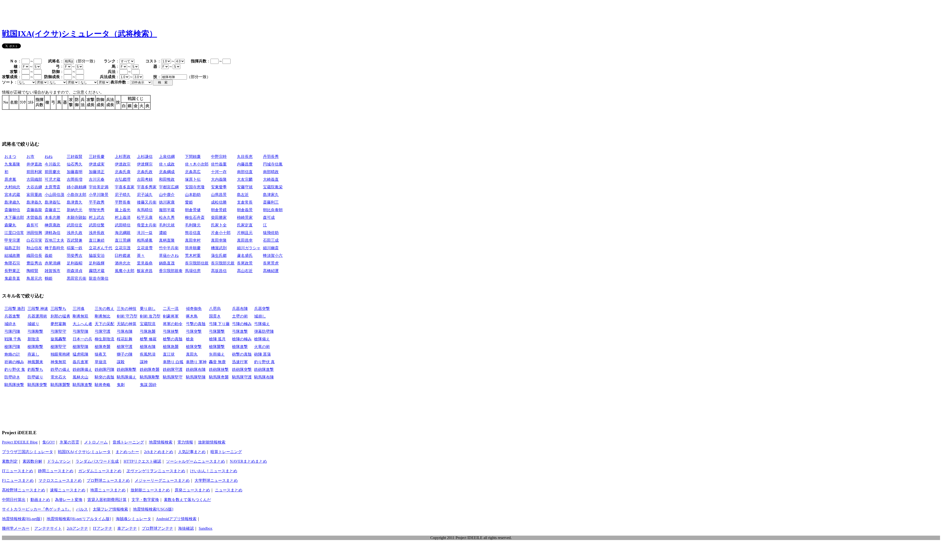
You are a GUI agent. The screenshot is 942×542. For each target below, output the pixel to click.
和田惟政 (167, 179)
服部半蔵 (167, 210)
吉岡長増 (74, 179)
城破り (33, 324)
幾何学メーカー (15, 528)
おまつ (10, 156)
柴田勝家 (219, 217)
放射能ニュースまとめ (150, 490)
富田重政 (34, 195)
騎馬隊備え (126, 377)
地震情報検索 (160, 442)
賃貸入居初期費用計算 (107, 500)
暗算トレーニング (226, 452)
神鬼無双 (58, 362)
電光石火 (58, 377)
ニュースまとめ (228, 490)
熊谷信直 (193, 233)
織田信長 (34, 255)
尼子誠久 (145, 195)
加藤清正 (97, 172)
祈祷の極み (14, 362)
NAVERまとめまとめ (248, 461)
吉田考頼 (145, 179)
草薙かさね (169, 255)
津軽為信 (52, 233)
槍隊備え (262, 339)
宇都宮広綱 (169, 187)
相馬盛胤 (145, 240)
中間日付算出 (14, 500)
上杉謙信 (145, 156)
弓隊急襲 (148, 331)
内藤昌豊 (245, 164)
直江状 (169, 354)
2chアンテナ (77, 528)
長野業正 (12, 271)
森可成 (269, 217)
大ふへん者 (82, 324)
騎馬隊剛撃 (149, 377)
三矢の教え (104, 308)
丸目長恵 (245, 156)
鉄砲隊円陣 (104, 369)
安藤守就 (245, 187)
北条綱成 (167, 172)
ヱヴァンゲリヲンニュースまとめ (155, 471)
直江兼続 (97, 240)
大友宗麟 (245, 179)
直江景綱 (123, 240)
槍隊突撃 (194, 347)
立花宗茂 (123, 248)
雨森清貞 (74, 271)
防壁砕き (12, 377)
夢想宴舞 (58, 324)
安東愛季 (219, 187)
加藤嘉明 (74, 172)
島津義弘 (52, 202)
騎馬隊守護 (242, 377)
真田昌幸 (245, 240)
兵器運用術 (37, 316)
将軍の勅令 (173, 324)
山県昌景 (219, 195)
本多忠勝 (52, 217)
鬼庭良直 (12, 278)
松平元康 (145, 217)
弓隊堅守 (58, 331)
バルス (82, 509)
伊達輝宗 (145, 164)
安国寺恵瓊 (195, 187)
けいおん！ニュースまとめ (213, 471)
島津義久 (34, 202)
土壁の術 (240, 316)
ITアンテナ (102, 528)
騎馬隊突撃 (37, 385)
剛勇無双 (80, 316)
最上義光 (123, 210)
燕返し (33, 354)
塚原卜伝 (193, 179)
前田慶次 (52, 172)
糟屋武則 (219, 248)
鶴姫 (48, 278)
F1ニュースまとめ (18, 480)
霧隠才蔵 (97, 271)
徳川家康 (167, 202)
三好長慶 (97, 156)
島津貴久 (74, 202)
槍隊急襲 (171, 347)
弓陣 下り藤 (219, 324)
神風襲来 (35, 362)
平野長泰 (123, 202)
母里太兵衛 (147, 225)
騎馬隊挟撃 (14, 385)
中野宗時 (219, 156)
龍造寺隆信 (98, 278)
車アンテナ (127, 528)
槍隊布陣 (148, 347)
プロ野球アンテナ (157, 528)
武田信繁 (97, 225)
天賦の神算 (126, 324)
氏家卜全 (219, 225)
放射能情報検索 (211, 442)
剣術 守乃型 (127, 316)
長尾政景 (245, 263)
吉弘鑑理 (123, 179)
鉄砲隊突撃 (242, 369)
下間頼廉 (193, 156)
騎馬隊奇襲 (219, 377)
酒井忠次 (123, 263)
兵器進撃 (12, 316)
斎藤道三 (52, 210)
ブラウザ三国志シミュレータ (27, 452)
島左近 (243, 195)
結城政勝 (12, 255)
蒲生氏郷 (219, 255)
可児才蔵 (52, 179)
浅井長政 (97, 233)
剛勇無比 (102, 316)
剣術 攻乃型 (150, 316)
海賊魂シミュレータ (133, 519)
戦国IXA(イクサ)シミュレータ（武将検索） (79, 33)
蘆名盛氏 (245, 255)
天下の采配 (104, 324)
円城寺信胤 (273, 164)
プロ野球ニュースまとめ (108, 480)
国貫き (215, 316)
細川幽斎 (271, 248)
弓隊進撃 (240, 331)
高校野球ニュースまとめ (23, 490)
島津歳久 (12, 202)
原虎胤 (10, 179)
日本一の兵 (82, 339)
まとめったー (127, 452)
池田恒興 (34, 233)
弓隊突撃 (194, 331)
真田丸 (192, 354)
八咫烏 (215, 308)
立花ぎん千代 (100, 248)
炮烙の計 (12, 354)
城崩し (260, 316)
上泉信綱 (167, 156)
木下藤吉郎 (14, 217)
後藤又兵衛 (147, 202)
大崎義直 (271, 179)
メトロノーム (96, 442)
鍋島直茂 (167, 263)
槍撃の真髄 (173, 339)
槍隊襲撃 (217, 347)
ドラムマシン (59, 461)
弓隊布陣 (124, 331)
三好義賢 (74, 156)
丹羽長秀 (271, 156)
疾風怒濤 (148, 354)
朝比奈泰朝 (273, 210)
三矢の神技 (126, 308)
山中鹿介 (167, 195)
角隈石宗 (12, 263)
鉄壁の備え (60, 369)
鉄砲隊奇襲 (149, 369)
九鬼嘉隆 (12, 164)
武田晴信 (123, 225)
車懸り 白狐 (173, 362)
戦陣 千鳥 (12, 339)
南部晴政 (271, 172)
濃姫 (163, 233)
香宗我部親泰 (171, 271)
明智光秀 (97, 210)
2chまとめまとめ (158, 452)
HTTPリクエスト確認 (142, 461)
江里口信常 (14, 233)
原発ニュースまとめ (192, 490)
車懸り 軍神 (196, 362)
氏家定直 (245, 225)
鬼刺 (121, 385)
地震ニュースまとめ (108, 490)
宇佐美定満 (98, 187)
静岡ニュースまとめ (55, 471)
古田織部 (34, 179)
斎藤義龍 (34, 210)
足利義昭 (74, 263)
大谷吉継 (34, 187)
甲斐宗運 (12, 240)
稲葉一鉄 (74, 248)
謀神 (144, 362)
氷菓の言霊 (69, 442)
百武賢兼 (74, 240)
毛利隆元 (193, 225)
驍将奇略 (102, 385)
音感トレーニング (128, 442)
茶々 (141, 255)
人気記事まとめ (192, 452)
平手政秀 (97, 202)
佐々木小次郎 (197, 164)
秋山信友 (34, 248)
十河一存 (219, 172)
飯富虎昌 (145, 271)
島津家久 (271, 195)
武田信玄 (74, 225)
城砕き (10, 324)
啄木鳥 (192, 316)
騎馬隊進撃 (82, 385)
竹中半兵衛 (169, 248)
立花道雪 (145, 248)
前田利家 (34, 172)
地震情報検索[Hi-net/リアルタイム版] (79, 519)
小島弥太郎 (76, 195)
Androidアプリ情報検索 (176, 519)
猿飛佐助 (271, 233)
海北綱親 (123, 233)
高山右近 (245, 271)
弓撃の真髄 (196, 324)
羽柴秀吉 (74, 255)
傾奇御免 (194, 308)
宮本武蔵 (12, 195)
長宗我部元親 (223, 263)
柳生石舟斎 (195, 217)
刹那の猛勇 (60, 316)
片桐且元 (245, 233)
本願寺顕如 (76, 217)
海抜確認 (186, 528)
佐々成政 (167, 164)
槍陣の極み (242, 339)
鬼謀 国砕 (148, 385)
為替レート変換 (68, 500)
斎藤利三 (271, 202)
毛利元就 (167, 225)
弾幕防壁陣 (264, 331)
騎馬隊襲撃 (60, 385)
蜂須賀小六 (273, 255)
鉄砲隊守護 (173, 369)
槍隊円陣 (12, 347)
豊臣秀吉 (34, 263)
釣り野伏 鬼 (14, 369)
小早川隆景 (98, 195)
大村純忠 (12, 187)
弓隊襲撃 (217, 331)
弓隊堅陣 (80, 331)
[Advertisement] (91, 13)
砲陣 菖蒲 (262, 354)
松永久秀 (167, 217)
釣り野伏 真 (264, 362)
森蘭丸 (10, 225)
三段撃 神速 (37, 308)
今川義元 (52, 164)
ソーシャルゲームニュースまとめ (195, 461)
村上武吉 (97, 217)
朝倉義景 (245, 210)
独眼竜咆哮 (60, 354)
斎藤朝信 (12, 210)
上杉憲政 (123, 156)
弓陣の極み (242, 324)
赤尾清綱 (52, 263)
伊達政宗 (123, 164)
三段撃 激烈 (14, 308)
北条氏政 (145, 172)
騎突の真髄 (104, 377)
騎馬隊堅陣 (196, 377)
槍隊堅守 (58, 347)
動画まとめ (40, 500)
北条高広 (193, 172)
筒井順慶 (193, 248)
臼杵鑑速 (123, 255)
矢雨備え (217, 354)
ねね (48, 156)
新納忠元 (74, 210)
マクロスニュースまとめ (60, 480)
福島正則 (12, 248)
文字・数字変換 (145, 500)
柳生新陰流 (104, 339)
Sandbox (205, 528)
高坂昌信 (219, 271)
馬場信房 (193, 271)
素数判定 (10, 461)
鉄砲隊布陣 (196, 369)
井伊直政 (34, 164)
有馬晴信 (145, 210)
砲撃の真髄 (242, 354)
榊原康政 (52, 225)
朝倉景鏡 (219, 210)
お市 (30, 156)
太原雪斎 (52, 187)
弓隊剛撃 (35, 331)
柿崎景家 (245, 217)
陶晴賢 (32, 271)
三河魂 (78, 308)
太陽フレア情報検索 (110, 509)
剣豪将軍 (171, 316)
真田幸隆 (219, 240)
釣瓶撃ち (35, 369)
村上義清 (123, 217)
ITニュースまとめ (17, 471)
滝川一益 (145, 233)
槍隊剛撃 (35, 347)
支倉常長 (245, 202)
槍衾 (190, 339)
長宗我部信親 (197, 263)
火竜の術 (262, 347)
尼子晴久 (123, 195)
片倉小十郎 (221, 233)
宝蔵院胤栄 (273, 187)
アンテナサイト (48, 528)
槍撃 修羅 (148, 339)
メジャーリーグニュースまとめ (162, 480)
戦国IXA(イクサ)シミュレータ (84, 452)
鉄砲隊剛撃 (126, 369)
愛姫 (189, 202)
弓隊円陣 (12, 331)
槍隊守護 (124, 347)
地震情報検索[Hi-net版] (22, 519)
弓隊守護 (102, 331)
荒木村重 (193, 255)
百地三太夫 (54, 240)
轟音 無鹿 (217, 362)
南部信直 (245, 172)
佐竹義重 (219, 164)
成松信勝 (219, 202)
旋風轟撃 (58, 339)
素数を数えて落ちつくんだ (187, 500)
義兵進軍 (80, 362)
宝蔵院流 (148, 324)
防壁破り (35, 377)
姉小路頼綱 (76, 187)
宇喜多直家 (124, 187)
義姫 (48, 255)
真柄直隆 (167, 240)
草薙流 (100, 362)
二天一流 (171, 308)
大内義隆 (219, 179)
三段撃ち (58, 308)
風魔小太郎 (124, 271)
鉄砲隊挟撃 (219, 369)
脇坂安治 (97, 255)
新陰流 (33, 339)
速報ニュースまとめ (67, 490)
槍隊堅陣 (80, 347)
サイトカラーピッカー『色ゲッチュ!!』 (36, 509)
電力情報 (185, 442)
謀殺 (121, 362)
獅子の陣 (124, 354)
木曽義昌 (34, 217)
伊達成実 (97, 164)
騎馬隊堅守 (173, 377)
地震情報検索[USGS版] (153, 509)
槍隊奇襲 (102, 347)
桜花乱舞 (124, 339)
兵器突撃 (262, 308)
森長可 (32, 225)
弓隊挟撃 (171, 331)
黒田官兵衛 (76, 278)
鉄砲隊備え (82, 369)
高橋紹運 (271, 271)
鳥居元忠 (34, 278)
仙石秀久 (74, 164)
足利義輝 (97, 263)
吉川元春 (97, 179)
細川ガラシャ (249, 248)
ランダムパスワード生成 (97, 461)
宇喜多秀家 (147, 187)
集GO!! (48, 442)
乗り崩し (148, 308)
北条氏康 (123, 172)
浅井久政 (74, 233)
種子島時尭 (54, 248)
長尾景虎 (271, 263)
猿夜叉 (100, 354)
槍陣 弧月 (217, 339)
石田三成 (271, 240)
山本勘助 (193, 195)
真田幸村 (193, 240)
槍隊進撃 (240, 347)
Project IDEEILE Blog (20, 442)
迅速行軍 (240, 362)
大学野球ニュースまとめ (216, 480)
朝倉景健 (193, 210)
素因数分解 (32, 461)
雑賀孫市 (52, 271)
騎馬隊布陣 (264, 377)
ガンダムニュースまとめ (99, 471)
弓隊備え (262, 324)
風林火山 (80, 377)
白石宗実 (34, 240)
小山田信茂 (54, 195)
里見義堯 (145, 263)
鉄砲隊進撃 (264, 369)
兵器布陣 (240, 308)
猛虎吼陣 (80, 354)
